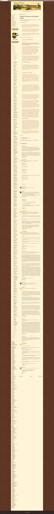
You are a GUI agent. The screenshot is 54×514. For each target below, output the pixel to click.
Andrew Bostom (13, 357)
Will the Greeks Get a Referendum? (15, 167)
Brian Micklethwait (13, 431)
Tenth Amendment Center (14, 486)
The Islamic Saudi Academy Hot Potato (15, 98)
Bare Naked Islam (13, 351)
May (13, 326)
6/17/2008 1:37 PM (24, 279)
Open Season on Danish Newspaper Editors (15, 281)
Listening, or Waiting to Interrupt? (14, 84)
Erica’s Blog (13, 380)
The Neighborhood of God (14, 435)
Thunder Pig (13, 487)
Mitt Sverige (13, 434)
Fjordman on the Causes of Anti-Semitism (15, 166)
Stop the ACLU (13, 480)
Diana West (13, 499)
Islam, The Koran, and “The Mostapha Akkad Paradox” (15, 194)
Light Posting (14, 89)
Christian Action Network (14, 365)
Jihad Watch (13, 415)
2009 (13, 51)
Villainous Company (13, 496)
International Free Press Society (14, 412)
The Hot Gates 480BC (14, 406)
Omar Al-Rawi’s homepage (24, 137)
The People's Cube (13, 449)
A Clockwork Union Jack (15, 298)
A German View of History (15, 67)
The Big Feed (13, 352)
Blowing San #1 (13, 355)
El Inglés (13, 16)
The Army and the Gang (15, 86)
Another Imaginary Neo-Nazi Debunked (15, 106)
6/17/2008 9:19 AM (24, 208)
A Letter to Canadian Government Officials (15, 128)
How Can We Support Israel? (15, 321)
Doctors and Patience (14, 130)
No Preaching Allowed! (14, 317)
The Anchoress (13, 346)
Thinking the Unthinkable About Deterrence (15, 136)
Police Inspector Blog (13, 453)
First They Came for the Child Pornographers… (15, 187)
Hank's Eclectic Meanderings (14, 400)
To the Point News (13, 489)
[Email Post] (33, 140)
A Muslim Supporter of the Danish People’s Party (15, 245)
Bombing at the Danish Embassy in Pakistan (15, 314)
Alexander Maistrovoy (14, 26)
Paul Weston (13, 15)
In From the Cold (13, 409)
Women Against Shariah (14, 503)
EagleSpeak (13, 379)
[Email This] (34, 140)
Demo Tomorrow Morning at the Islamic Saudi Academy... (15, 175)
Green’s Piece (13, 398)
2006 (13, 334)
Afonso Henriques (24, 210)
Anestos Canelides (14, 23)
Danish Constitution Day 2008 (15, 252)
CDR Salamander (13, 363)
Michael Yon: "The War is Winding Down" (15, 308)
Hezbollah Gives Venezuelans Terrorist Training (15, 234)
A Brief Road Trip (15, 131)
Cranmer (12, 370)
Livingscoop (13, 425)
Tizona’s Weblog (13, 488)
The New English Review (14, 437)
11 (40, 318)
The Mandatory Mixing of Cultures (14, 70)
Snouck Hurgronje (13, 478)
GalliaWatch (13, 391)
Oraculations (13, 446)
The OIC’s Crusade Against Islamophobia (15, 125)
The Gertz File (13, 395)
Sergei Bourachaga (14, 22)
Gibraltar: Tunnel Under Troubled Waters (15, 74)
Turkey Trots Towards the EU (15, 223)
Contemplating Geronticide (14, 296)
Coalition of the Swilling (14, 367)
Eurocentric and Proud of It (15, 256)
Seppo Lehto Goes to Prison (15, 294)
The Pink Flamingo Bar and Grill (15, 450)
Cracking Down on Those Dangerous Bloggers (15, 94)
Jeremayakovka (13, 414)
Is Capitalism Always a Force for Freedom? (15, 103)
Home (31, 376)
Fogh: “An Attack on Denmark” (15, 309)
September (14, 57)
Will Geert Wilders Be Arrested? (15, 147)
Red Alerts (13, 463)
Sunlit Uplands (13, 482)
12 (40, 335)
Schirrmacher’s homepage (24, 138)
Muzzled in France (15, 64)
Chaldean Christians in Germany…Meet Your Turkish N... (15, 303)
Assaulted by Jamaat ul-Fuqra (15, 269)
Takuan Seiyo (13, 17)
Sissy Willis (13, 500)
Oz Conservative (13, 447)
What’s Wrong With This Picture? (15, 279)
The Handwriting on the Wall (15, 182)
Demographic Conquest (14, 66)
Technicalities (13, 484)
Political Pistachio (13, 455)
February (14, 330)
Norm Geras (13, 394)
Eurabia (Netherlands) (13, 382)
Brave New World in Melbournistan (15, 114)
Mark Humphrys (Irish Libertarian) (15, 407)
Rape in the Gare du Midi (15, 121)
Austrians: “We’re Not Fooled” (15, 249)
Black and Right (13, 354)
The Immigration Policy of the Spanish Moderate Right (15, 184)
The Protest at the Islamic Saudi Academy (15, 161)
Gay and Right (13, 392)
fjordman (12, 386)
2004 (13, 336)
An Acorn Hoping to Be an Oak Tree (15, 180)
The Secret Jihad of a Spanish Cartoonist (15, 254)
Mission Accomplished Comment (26, 256)
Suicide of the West (13, 481)
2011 (13, 49)
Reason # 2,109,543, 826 (15, 207)
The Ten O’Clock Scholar (14, 485)
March (14, 329)
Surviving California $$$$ (14, 483)
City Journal (13, 366)
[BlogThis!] (35, 140)
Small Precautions (13, 477)
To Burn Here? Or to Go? (15, 189)
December (14, 53)
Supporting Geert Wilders (15, 119)
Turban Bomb (13, 491)
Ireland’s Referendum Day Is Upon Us (15, 229)
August (14, 58)
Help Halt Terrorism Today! (25, 179)
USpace (22, 180)
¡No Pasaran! (13, 438)
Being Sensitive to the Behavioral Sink (15, 101)
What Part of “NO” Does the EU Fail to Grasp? (15, 272)
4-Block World (13, 342)
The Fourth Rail (13, 389)
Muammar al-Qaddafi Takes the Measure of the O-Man (15, 142)
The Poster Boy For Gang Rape (15, 140)
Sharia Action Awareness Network (14, 475)
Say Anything (13, 472)
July (13, 59)
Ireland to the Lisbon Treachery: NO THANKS (15, 214)
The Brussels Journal (13, 360)
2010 (13, 50)
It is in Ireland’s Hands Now (15, 305)
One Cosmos (13, 443)
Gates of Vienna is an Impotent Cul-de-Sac (15, 91)
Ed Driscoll (13, 377)
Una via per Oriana (13, 492)
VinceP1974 (23, 186)
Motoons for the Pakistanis (14, 286)
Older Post (40, 376)
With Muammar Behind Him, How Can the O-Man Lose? (15, 197)
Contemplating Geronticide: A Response (15, 285)
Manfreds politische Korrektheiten (15, 428)
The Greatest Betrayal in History (14, 155)
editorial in (30, 37)
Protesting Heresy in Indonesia (15, 247)
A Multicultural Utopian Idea (15, 240)
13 (40, 342)
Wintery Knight (13, 502)
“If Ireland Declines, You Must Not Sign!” (15, 63)
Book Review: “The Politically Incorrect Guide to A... (15, 133)
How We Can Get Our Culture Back (15, 138)
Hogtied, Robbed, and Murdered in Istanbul (15, 205)
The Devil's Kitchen (13, 374)
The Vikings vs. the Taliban (15, 263)
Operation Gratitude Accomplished (15, 323)
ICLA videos (13, 408)
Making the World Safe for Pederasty (15, 123)
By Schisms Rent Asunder (15, 78)
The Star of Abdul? (15, 250)
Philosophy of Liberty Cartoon (25, 177)
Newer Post (21, 376)
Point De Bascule (13, 452)
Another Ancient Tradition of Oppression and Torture (15, 200)
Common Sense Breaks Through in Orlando (15, 221)
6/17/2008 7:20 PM (24, 316)
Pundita (12, 460)
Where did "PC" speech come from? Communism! (27, 370)
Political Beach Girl (13, 454)
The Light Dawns (15, 260)
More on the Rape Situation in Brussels (15, 110)
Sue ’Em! (14, 275)
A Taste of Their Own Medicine (15, 76)
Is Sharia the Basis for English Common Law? (15, 178)
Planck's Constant (13, 451)
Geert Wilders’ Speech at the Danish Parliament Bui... (15, 291)
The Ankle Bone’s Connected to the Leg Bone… (15, 150)
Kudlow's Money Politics (14, 420)
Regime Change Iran (13, 465)
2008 (13, 52)
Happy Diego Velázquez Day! (15, 265)
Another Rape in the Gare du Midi (15, 87)
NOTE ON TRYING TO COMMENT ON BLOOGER (15, 277)
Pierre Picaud (13, 25)
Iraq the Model (13, 413)
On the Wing (13, 442)
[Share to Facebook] (36, 140)
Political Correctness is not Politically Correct (15, 172)
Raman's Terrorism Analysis (14, 462)
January (14, 331)
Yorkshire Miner (13, 506)
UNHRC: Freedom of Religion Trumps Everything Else (15, 152)
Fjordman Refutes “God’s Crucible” (15, 239)
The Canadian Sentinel (14, 361)
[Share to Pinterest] (37, 140)
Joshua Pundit (13, 416)
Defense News (13, 373)
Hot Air (12, 405)
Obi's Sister (13, 440)
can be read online (31, 112)
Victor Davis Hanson (13, 401)
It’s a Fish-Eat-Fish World (15, 163)
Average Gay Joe (13, 349)
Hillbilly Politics (13, 403)
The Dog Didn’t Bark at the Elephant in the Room (15, 159)
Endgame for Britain (15, 268)
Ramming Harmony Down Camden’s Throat (15, 145)
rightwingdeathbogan (13, 468)
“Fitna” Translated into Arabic (15, 288)
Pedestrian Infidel (13, 448)
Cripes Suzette (13, 371)
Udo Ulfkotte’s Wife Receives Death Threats (15, 113)
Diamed (23, 287)
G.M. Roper (13, 469)
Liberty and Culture (13, 423)
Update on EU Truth (15, 316)
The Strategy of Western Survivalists (14, 211)
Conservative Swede (13, 368)
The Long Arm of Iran (15, 218)
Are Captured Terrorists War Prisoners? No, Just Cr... (15, 216)
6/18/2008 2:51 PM (24, 371)
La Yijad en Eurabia (13, 505)
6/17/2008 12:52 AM (24, 157)
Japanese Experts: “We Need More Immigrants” (15, 191)
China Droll (13, 364)
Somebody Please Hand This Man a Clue (15, 243)
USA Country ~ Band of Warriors (14, 494)
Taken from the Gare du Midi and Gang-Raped (15, 80)
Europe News (13, 383)
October (14, 56)
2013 (13, 46)
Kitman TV (13, 419)
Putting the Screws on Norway (15, 262)
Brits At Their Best (13, 358)
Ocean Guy (13, 441)
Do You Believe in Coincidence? (15, 108)
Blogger (28, 512)
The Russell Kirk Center (14, 471)
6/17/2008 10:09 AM (24, 248)
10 (40, 286)
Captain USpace (23, 159)
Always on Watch (13, 343)
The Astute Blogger (13, 348)
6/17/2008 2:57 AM (24, 188)
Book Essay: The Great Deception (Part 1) (15, 231)
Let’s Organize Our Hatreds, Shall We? (15, 259)
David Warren (13, 497)
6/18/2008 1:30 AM (24, 340)
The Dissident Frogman (14, 376)
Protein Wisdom (13, 459)
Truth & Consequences (14, 490)
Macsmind (13, 426)
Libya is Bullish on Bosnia (15, 157)
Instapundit (13, 410)
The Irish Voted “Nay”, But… (15, 203)
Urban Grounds (13, 493)
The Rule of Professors (14, 319)
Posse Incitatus (13, 457)
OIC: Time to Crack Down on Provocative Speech (15, 236)
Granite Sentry (13, 397)
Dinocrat (12, 375)
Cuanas (12, 372)
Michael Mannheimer (14, 24)
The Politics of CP (13, 456)
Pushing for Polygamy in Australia (14, 96)
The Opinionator (13, 445)
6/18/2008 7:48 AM (24, 364)
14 (40, 366)
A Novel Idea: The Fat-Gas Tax (15, 226)
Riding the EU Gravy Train (15, 72)
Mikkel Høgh (13, 404)
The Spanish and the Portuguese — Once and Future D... (15, 117)
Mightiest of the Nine (13, 432)
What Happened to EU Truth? (15, 325)
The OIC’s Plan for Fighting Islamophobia (15, 170)
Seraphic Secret (13, 474)
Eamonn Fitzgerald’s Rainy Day (14, 385)
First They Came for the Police (15, 209)
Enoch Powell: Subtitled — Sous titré (15, 312)
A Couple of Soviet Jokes (15, 224)
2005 (13, 335)
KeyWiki (12, 417)
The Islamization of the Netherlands (15, 274)
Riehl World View (13, 466)
